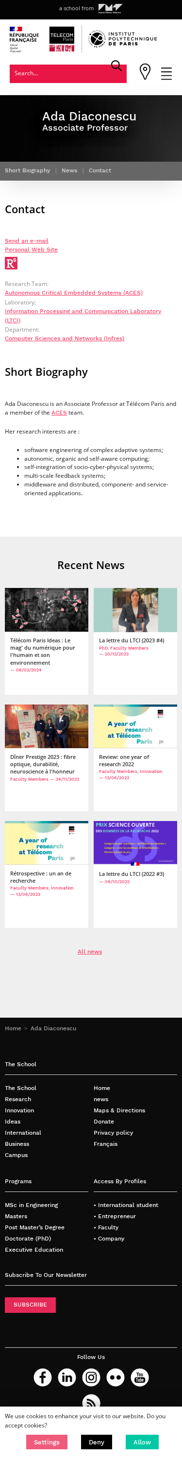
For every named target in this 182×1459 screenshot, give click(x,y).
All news (90, 951)
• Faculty (106, 1227)
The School (20, 1088)
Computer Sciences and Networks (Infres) (64, 338)
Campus (16, 1155)
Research (18, 1099)
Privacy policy (113, 1132)
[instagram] (91, 1377)
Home (13, 1028)
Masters (16, 1216)
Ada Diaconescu (53, 1028)
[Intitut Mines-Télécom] (111, 9)
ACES (59, 412)
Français (105, 1143)
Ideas (12, 1121)
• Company (109, 1238)
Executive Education (34, 1249)
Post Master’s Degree (35, 1227)
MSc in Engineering (31, 1205)
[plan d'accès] (145, 78)
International (23, 1132)
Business (17, 1143)
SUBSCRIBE (30, 1304)
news (101, 1099)
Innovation (19, 1110)
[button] (46, 1442)
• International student (126, 1205)
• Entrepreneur (115, 1216)
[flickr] (115, 1377)
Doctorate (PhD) (28, 1238)
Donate (104, 1121)
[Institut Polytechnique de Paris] (122, 45)
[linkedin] (67, 1377)
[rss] (91, 1403)
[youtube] (140, 1377)
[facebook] (42, 1377)
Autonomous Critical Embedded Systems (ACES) (74, 292)
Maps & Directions (119, 1110)
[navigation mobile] (166, 78)
